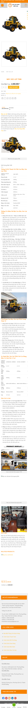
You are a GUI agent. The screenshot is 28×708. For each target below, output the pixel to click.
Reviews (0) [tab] (11, 108)
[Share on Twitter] (7, 98)
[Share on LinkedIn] (15, 98)
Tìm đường (3, 707)
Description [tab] (5, 108)
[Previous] (2, 38)
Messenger (19, 707)
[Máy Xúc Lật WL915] (14, 566)
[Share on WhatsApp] (2, 98)
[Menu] (2, 5)
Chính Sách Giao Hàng (9, 643)
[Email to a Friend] (10, 98)
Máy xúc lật (4, 114)
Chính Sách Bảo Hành (9, 646)
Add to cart (13, 87)
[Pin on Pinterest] (13, 98)
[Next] (6, 38)
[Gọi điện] (14, 705)
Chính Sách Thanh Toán (10, 636)
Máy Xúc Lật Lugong (16, 93)
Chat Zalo (8, 707)
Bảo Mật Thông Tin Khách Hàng (12, 633)
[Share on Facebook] (5, 98)
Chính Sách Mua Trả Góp (10, 650)
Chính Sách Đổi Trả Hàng (10, 640)
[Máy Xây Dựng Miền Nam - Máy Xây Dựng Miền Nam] (14, 5)
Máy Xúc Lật (9, 71)
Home (2, 71)
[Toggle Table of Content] (2, 167)
